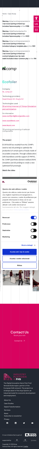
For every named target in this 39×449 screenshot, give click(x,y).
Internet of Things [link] (19, 106)
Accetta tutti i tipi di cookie (19, 252)
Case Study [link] (12, 14)
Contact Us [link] (18, 341)
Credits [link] (25, 446)
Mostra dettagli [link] (27, 245)
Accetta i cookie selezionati (19, 258)
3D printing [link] (7, 106)
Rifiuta (19, 265)
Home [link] (4, 14)
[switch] (34, 224)
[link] (36, 18)
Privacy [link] (6, 419)
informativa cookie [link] (21, 210)
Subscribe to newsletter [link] (13, 416)
